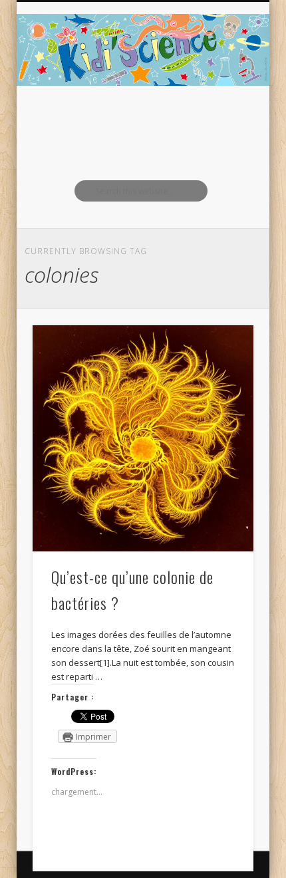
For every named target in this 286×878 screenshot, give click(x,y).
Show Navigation (221, 119)
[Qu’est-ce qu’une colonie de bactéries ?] (143, 438)
